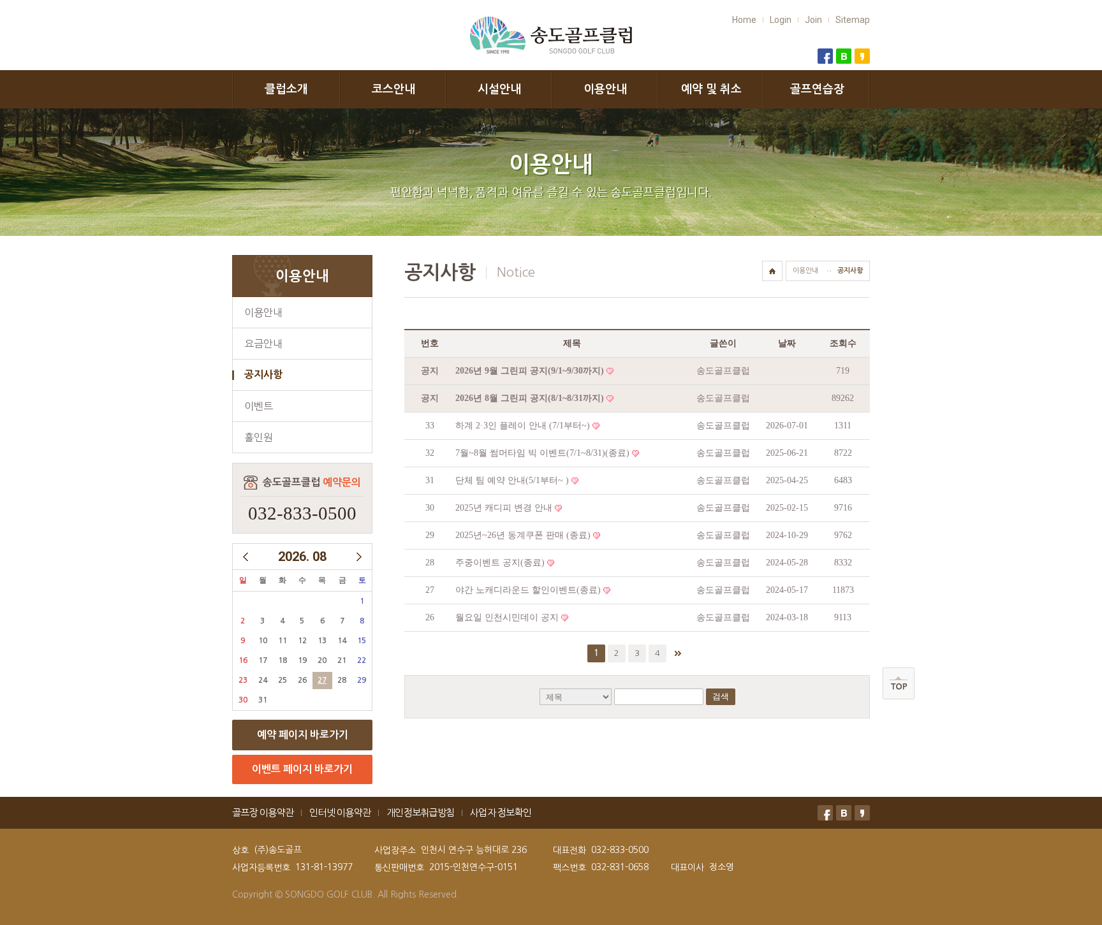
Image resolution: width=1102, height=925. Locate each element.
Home (744, 20)
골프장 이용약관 (262, 812)
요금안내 (263, 344)
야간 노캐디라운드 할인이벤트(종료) (528, 590)
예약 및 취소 (711, 89)
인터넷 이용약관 (340, 812)
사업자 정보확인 (500, 812)
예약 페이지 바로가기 (302, 734)
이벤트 (258, 406)
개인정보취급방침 (420, 812)
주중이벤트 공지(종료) (500, 562)
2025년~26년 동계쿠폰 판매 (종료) (523, 535)
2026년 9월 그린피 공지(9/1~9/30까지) (529, 370)
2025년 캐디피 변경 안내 (503, 508)
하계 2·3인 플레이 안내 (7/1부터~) (522, 425)
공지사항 (263, 374)
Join (813, 20)
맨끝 (678, 653)
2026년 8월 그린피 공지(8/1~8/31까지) (529, 398)
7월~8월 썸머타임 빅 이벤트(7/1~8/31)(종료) (542, 453)
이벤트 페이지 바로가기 (302, 769)
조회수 (843, 343)
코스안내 (393, 89)
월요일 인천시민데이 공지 (507, 617)
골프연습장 (817, 89)
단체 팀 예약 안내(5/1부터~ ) (512, 480)
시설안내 (499, 89)
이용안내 (605, 89)
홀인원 (258, 437)
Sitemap (852, 20)
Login (780, 20)
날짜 (787, 343)
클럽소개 (286, 89)
